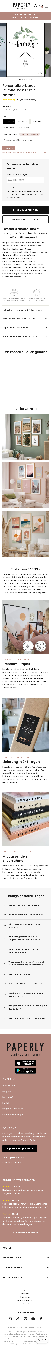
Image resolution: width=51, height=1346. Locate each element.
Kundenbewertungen (13, 1114)
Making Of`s (8, 1097)
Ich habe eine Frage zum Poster (20, 336)
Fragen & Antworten (12, 1108)
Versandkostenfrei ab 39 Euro (19, 318)
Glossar (25, 1303)
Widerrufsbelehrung (25, 1300)
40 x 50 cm (37, 121)
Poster (7, 1247)
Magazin (6, 1091)
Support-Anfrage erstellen (19, 1148)
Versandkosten (22, 110)
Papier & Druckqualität (15, 327)
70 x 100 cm (23, 127)
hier (36, 878)
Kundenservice (12, 1267)
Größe (5, 116)
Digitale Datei (21, 134)
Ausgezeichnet (12, 1277)
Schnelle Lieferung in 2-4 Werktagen (22, 310)
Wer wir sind (8, 1085)
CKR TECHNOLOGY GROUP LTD (32, 1327)
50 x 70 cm (9, 127)
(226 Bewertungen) (26, 100)
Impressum (25, 1297)
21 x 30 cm (9, 121)
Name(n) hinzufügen (17, 174)
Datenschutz (25, 1293)
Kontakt (6, 1103)
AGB (25, 1290)
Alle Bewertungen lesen (25, 1232)
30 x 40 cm (23, 121)
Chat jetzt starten (11, 1162)
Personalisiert (12, 1257)
